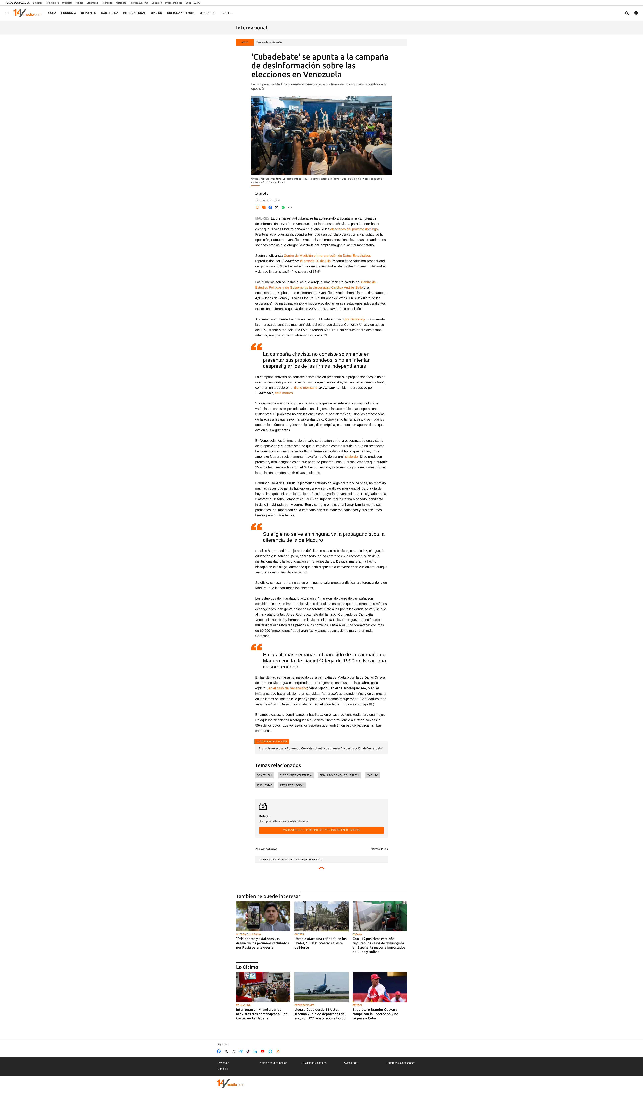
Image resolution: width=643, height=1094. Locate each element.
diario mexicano (305, 387)
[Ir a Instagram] (234, 1051)
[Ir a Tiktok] (248, 1051)
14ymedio (223, 1062)
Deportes (88, 13)
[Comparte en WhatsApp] (283, 207)
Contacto (222, 1068)
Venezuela (264, 775)
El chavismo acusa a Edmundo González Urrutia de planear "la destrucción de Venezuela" (321, 748)
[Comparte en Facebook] (270, 207)
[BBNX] (230, 1083)
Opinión (156, 13)
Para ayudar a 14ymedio (269, 42)
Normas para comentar (273, 1062)
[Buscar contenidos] (627, 13)
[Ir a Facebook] (219, 1051)
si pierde (351, 456)
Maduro (372, 775)
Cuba (52, 13)
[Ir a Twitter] (226, 1051)
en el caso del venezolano (288, 688)
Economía (68, 13)
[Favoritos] (257, 207)
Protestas (67, 2)
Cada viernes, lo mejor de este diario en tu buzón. (321, 830)
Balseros (37, 2)
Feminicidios (52, 2)
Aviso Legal (351, 1062)
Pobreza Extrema (139, 2)
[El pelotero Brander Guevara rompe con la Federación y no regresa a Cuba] (380, 987)
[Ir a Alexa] (271, 1051)
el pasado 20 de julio (315, 261)
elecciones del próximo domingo (354, 229)
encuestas (264, 785)
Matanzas (121, 2)
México (79, 2)
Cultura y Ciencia (181, 13)
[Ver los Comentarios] (263, 207)
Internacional (134, 13)
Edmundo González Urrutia (339, 775)
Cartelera (109, 13)
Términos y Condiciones (400, 1062)
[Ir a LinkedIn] (256, 1051)
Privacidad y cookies (314, 1062)
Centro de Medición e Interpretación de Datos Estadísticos (327, 255)
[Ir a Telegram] (241, 1051)
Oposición (156, 2)
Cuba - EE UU (193, 2)
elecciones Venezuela (296, 775)
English (227, 13)
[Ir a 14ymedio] (28, 13)
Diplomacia (92, 2)
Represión (107, 2)
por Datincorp (355, 319)
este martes (284, 393)
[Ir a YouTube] (263, 1051)
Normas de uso (379, 848)
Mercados (208, 13)
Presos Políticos (173, 2)
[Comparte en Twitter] (276, 207)
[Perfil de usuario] (636, 13)
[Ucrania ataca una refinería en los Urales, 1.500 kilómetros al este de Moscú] (321, 916)
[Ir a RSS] (278, 1051)
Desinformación (292, 785)
